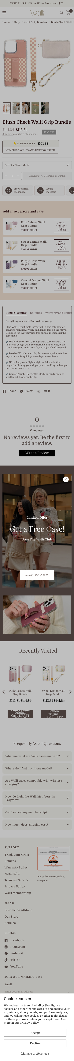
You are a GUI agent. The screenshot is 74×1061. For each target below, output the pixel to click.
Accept (35, 1033)
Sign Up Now (37, 574)
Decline (35, 1043)
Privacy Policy (29, 1022)
